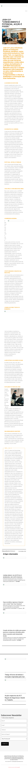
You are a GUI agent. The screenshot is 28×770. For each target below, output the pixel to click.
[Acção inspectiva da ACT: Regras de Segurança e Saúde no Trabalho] (15, 686)
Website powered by (14, 767)
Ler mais (18, 581)
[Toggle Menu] (26, 11)
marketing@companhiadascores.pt (17, 761)
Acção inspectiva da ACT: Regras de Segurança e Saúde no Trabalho (15, 698)
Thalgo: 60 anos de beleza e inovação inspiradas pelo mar (15, 676)
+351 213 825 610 (8, 761)
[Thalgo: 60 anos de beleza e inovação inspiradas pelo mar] (15, 665)
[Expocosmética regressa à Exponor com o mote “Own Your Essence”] (14, 592)
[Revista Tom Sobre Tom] (14, 7)
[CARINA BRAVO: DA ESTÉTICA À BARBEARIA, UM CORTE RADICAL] (14, 565)
